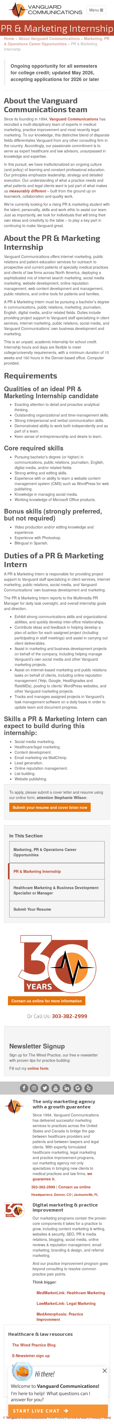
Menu (97, 10)
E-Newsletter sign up (31, 1355)
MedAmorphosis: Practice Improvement (60, 1316)
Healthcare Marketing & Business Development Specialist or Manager (56, 890)
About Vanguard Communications (49, 38)
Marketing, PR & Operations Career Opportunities (56, 41)
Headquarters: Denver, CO (51, 1194)
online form (38, 1068)
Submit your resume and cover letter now (50, 807)
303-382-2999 (69, 1016)
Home (9, 38)
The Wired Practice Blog (34, 1345)
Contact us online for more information (46, 1000)
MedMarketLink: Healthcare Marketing (71, 1292)
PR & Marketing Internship (37, 871)
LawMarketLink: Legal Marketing (66, 1303)
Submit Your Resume (32, 909)
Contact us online (74, 1186)
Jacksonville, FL (86, 1194)
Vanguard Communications (73, 119)
